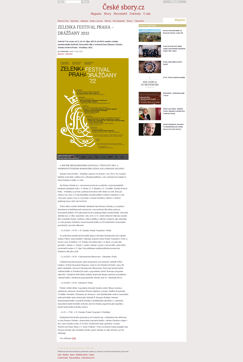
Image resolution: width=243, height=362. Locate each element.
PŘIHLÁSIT (174, 2)
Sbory (107, 14)
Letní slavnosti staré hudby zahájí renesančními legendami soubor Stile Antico (174, 48)
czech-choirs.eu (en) (87, 357)
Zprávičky (74, 20)
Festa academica (74, 357)
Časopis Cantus (63, 357)
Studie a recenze (96, 20)
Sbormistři (120, 14)
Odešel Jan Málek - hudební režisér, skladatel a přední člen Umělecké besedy (174, 111)
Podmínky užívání (82, 354)
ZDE (74, 338)
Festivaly (135, 14)
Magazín (96, 14)
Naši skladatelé (119, 20)
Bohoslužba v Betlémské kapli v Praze (173, 94)
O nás (146, 14)
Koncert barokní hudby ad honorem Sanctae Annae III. (173, 31)
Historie (108, 20)
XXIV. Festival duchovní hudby (174, 77)
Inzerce (72, 354)
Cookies (91, 354)
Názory (130, 20)
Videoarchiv (139, 20)
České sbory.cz (123, 8)
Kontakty (66, 354)
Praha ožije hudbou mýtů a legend (172, 63)
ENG (61, 2)
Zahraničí (84, 20)
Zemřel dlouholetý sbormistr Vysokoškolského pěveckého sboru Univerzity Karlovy (173, 126)
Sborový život (63, 20)
